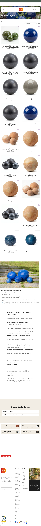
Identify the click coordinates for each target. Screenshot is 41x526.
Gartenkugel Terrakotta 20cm (30, 175)
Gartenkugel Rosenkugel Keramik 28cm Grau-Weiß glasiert (30, 99)
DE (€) (29, 521)
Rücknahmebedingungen (24, 477)
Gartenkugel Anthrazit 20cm (10, 124)
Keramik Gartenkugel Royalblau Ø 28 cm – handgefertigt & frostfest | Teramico (30, 124)
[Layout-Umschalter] (1, 21)
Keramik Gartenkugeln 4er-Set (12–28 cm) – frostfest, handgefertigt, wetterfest (10, 225)
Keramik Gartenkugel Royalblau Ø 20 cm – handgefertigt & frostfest (30, 47)
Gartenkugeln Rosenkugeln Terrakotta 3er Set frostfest (10, 150)
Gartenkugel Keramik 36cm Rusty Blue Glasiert (10, 251)
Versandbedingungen (24, 474)
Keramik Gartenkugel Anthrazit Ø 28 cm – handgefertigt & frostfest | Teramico (10, 73)
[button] (3, 9)
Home (23, 472)
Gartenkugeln (8, 12)
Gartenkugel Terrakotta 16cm (10, 200)
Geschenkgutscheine (25, 489)
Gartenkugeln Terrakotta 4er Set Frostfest (30, 200)
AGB (23, 485)
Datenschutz (24, 484)
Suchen (23, 470)
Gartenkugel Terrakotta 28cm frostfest (30, 150)
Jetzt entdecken (34, 489)
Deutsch (33, 521)
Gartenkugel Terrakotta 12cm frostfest (30, 225)
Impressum (24, 487)
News (23, 482)
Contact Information (24, 480)
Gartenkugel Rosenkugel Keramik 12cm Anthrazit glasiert (10, 99)
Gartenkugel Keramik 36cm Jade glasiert (31, 251)
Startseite (2, 12)
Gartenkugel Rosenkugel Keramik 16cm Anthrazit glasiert (30, 73)
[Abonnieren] (11, 486)
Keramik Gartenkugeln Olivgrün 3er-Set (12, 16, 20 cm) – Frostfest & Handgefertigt (10, 47)
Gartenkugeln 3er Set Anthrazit (10, 175)
